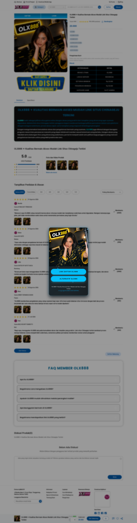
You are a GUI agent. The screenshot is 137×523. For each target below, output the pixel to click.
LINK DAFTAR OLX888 (68, 271)
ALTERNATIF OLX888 (68, 279)
